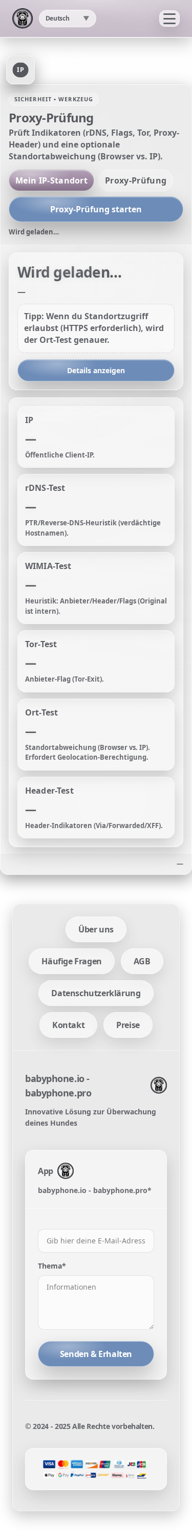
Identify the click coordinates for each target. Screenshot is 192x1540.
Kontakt (68, 1025)
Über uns (96, 929)
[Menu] (169, 18)
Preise (128, 1025)
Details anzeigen (96, 370)
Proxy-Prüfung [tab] (135, 180)
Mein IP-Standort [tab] (51, 180)
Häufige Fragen (71, 961)
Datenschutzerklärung (95, 993)
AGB (142, 961)
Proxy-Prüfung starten (96, 209)
